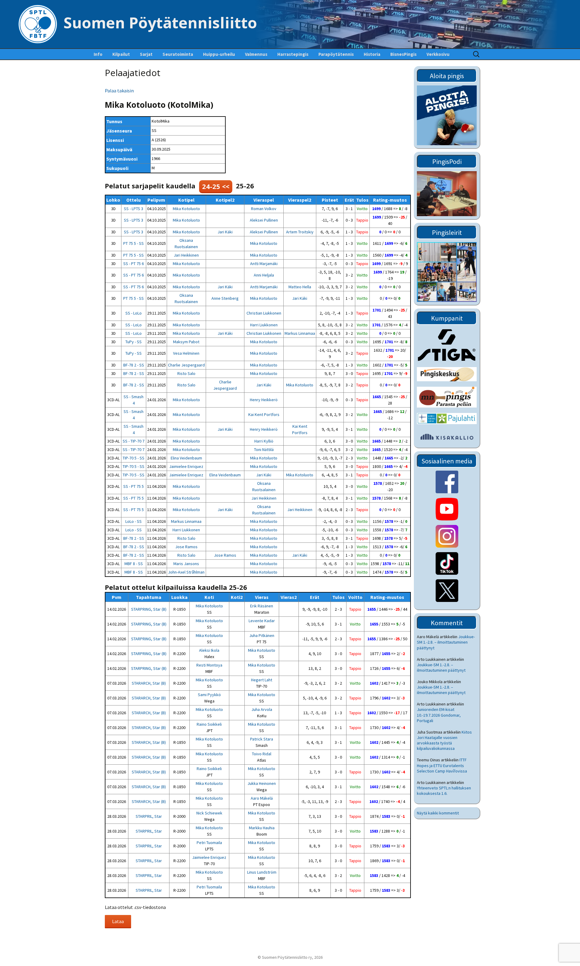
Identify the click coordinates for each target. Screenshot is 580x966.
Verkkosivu (438, 54)
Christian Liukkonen (263, 313)
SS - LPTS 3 (133, 208)
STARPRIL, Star (149, 816)
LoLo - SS (133, 521)
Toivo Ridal (261, 753)
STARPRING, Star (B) (148, 609)
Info (98, 54)
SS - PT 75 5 (133, 486)
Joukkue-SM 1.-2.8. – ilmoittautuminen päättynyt (446, 642)
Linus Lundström (261, 872)
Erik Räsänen (261, 606)
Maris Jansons (186, 563)
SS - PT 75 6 (133, 263)
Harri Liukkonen (264, 325)
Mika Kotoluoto (186, 208)
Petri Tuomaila (209, 842)
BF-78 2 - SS (133, 365)
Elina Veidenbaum (186, 458)
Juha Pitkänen (261, 635)
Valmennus (256, 54)
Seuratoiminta (178, 54)
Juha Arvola (261, 709)
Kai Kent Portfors (263, 414)
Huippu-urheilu (219, 54)
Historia (372, 54)
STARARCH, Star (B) (149, 683)
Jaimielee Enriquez (186, 466)
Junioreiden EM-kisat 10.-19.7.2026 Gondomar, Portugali (439, 715)
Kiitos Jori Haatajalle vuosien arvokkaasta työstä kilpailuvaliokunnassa (444, 740)
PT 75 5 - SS (133, 243)
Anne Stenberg (225, 298)
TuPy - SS (133, 341)
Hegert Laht (261, 680)
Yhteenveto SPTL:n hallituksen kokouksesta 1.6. (444, 790)
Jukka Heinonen (261, 783)
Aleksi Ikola (209, 650)
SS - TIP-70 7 (133, 441)
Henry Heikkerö (264, 399)
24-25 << (215, 186)
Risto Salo (186, 373)
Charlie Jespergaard (186, 365)
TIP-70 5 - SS (133, 458)
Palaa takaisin (119, 91)
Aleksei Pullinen (264, 220)
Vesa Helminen (186, 353)
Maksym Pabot (186, 341)
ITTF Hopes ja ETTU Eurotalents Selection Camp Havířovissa (442, 765)
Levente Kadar (262, 620)
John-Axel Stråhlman (186, 572)
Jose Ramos (186, 546)
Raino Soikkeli (209, 724)
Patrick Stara (261, 739)
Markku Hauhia (262, 827)
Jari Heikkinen (186, 255)
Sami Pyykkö (209, 694)
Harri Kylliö (263, 441)
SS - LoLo (133, 313)
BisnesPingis (403, 54)
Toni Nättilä (264, 449)
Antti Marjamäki (264, 263)
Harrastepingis (292, 54)
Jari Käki (225, 232)
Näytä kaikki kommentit (438, 813)
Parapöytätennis (336, 54)
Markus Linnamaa (300, 333)
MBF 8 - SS (133, 563)
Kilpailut (121, 54)
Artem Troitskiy (300, 232)
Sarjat (146, 54)
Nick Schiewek (209, 813)
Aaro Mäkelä (262, 798)
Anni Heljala (264, 275)
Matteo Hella (299, 286)
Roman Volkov (263, 208)
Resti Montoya (209, 665)
